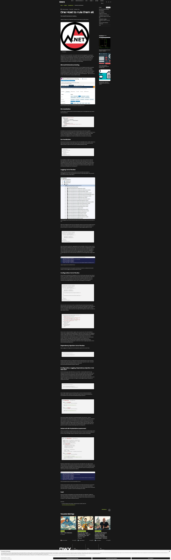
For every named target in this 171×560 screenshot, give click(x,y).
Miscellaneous (70, 5)
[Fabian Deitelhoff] (78, 540)
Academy (101, 0)
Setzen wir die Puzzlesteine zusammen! (103, 23)
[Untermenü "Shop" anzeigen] (103, 3)
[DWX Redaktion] (95, 540)
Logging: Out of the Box (103, 13)
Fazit (100, 25)
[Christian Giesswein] (61, 9)
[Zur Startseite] (65, 549)
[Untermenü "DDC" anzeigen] (87, 0)
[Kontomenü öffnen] (108, 2)
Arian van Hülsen (64, 540)
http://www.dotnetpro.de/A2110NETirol (68, 504)
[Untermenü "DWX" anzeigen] (73, 0)
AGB (100, 548)
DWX (72, 0)
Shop (102, 3)
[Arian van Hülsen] (61, 540)
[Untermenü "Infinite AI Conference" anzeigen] (83, 0)
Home (62, 5)
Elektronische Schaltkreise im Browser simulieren (104, 50)
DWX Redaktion (98, 540)
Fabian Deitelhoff (81, 540)
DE (110, 1)
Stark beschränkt (104, 83)
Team (88, 548)
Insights (91, 0)
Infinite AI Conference (79, 0)
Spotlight (96, 0)
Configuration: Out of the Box (104, 15)
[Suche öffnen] (106, 2)
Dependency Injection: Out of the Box (104, 17)
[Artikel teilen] (109, 510)
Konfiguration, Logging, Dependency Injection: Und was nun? (104, 20)
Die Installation (101, 10)
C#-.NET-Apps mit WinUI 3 (104, 66)
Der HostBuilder (101, 12)
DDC (86, 0)
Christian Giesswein (65, 9)
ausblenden (108, 7)
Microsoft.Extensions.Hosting (104, 9)
